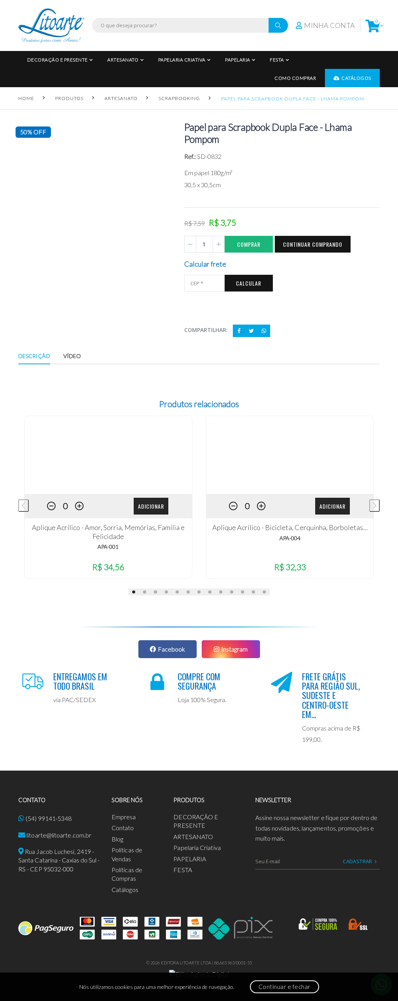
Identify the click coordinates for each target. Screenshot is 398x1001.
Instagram (234, 649)
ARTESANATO (122, 60)
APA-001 (108, 546)
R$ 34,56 (108, 566)
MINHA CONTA (329, 25)
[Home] (51, 25)
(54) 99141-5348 (49, 818)
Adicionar (151, 506)
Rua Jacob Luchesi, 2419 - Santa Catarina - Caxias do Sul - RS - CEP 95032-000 (59, 860)
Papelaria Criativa (182, 60)
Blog (117, 839)
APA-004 (289, 538)
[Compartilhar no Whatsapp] (264, 331)
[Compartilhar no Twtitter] (251, 331)
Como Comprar (295, 78)
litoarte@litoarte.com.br (58, 835)
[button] (372, 25)
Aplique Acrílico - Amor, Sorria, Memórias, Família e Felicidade (108, 532)
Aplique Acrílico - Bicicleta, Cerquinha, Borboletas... (290, 527)
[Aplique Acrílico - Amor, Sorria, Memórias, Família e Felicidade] (108, 455)
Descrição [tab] (34, 356)
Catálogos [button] (356, 78)
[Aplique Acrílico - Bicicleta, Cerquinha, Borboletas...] (290, 455)
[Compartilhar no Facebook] (239, 331)
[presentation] (23, 505)
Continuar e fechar (284, 986)
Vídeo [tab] (72, 356)
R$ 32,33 (290, 566)
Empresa (124, 816)
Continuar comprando (312, 244)
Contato (123, 827)
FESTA (277, 60)
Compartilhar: (206, 330)
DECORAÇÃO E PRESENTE (57, 60)
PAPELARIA (237, 60)
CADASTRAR (357, 861)
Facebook (171, 649)
